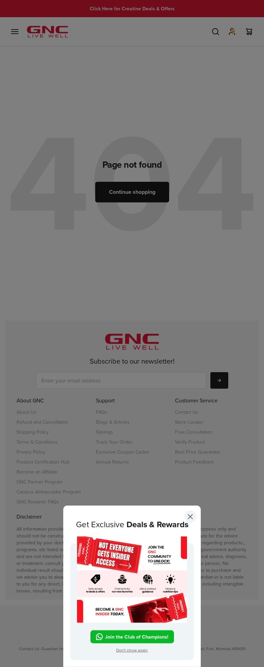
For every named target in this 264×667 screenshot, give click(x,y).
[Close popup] (190, 518)
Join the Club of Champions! (136, 636)
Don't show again (132, 650)
